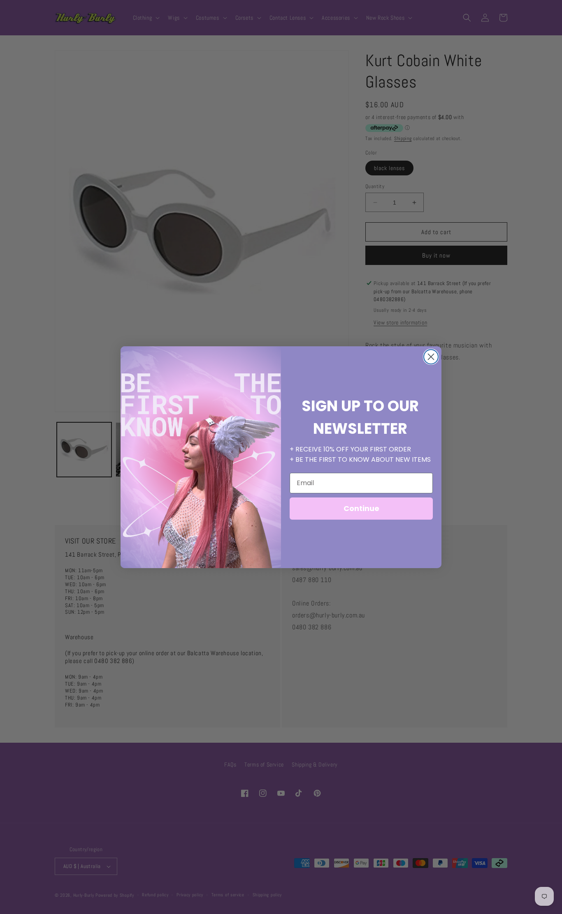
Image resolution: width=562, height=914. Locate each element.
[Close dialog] (431, 357)
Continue (361, 508)
